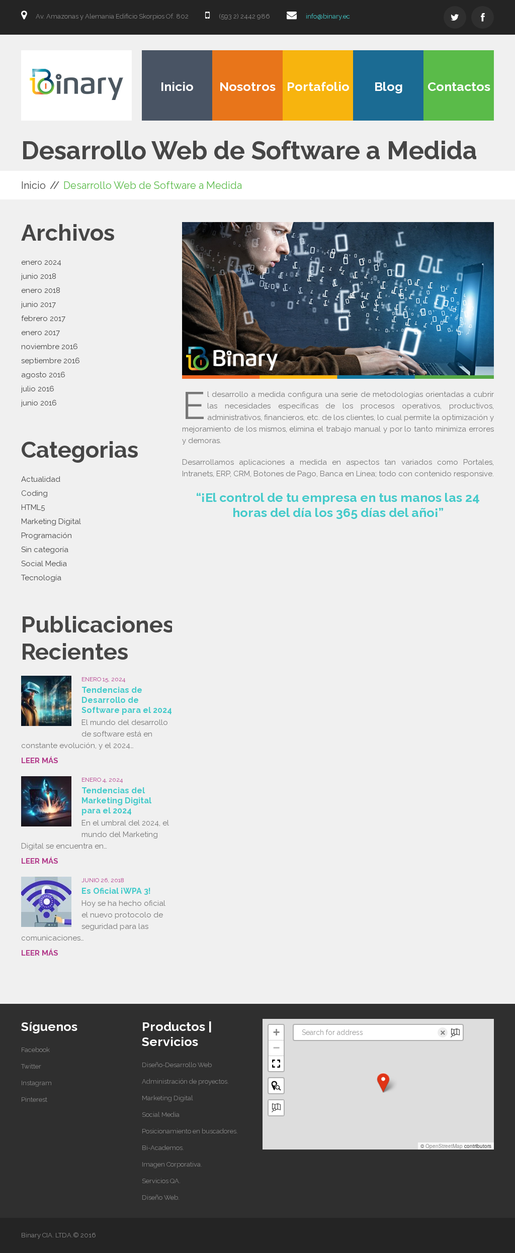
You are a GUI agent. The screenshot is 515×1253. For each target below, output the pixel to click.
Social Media (44, 563)
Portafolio (318, 86)
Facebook (35, 1050)
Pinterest (34, 1099)
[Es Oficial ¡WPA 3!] (46, 902)
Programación (46, 535)
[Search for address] (276, 1107)
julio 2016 (37, 388)
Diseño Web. (161, 1197)
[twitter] (455, 17)
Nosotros (247, 86)
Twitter (31, 1066)
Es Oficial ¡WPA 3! (116, 891)
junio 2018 (38, 276)
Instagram (36, 1083)
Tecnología (41, 577)
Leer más (39, 760)
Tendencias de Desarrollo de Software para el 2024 (126, 700)
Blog (388, 86)
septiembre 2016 (50, 360)
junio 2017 (38, 304)
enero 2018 (40, 290)
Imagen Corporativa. (172, 1164)
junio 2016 (39, 402)
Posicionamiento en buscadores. (190, 1131)
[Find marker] (276, 1085)
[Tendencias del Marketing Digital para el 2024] (46, 801)
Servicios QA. (161, 1181)
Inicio (177, 86)
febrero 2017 (43, 318)
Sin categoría (44, 549)
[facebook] (482, 17)
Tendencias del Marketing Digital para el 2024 (116, 800)
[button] (383, 1083)
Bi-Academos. (163, 1148)
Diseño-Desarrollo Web (177, 1065)
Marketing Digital (51, 521)
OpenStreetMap (444, 1146)
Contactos (458, 86)
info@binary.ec (328, 16)
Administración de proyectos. (185, 1081)
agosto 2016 (43, 374)
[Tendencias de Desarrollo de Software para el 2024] (46, 701)
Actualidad (40, 479)
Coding (34, 493)
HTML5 (33, 507)
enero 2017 (40, 332)
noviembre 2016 (49, 346)
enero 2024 (41, 262)
